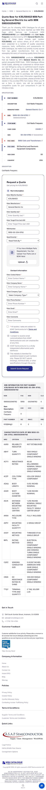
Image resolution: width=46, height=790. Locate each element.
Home (4, 11)
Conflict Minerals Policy (10, 699)
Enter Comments (12, 317)
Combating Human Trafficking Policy (15, 702)
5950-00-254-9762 (20, 115)
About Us (5, 667)
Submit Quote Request (19, 369)
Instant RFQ (6, 673)
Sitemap (5, 680)
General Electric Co (33, 109)
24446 (38, 129)
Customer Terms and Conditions (14, 718)
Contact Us (6, 670)
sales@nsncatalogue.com (14, 618)
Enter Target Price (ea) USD (16, 220)
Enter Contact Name (14, 275)
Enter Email (11, 308)
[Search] (37, 3)
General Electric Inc (23, 11)
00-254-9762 (26, 135)
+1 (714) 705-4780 (11, 621)
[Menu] (42, 3)
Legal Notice (6, 745)
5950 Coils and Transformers (29, 141)
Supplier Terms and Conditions (13, 715)
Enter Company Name (14, 283)
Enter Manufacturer (14, 203)
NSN (11, 11)
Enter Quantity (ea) (13, 212)
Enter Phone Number (14, 300)
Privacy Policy (7, 692)
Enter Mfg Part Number (15, 195)
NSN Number (11, 229)
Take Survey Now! (8, 651)
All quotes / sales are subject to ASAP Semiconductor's (23, 329)
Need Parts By (12, 237)
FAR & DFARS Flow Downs (11, 748)
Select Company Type (14, 291)
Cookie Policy (7, 696)
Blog (3, 677)
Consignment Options (10, 752)
